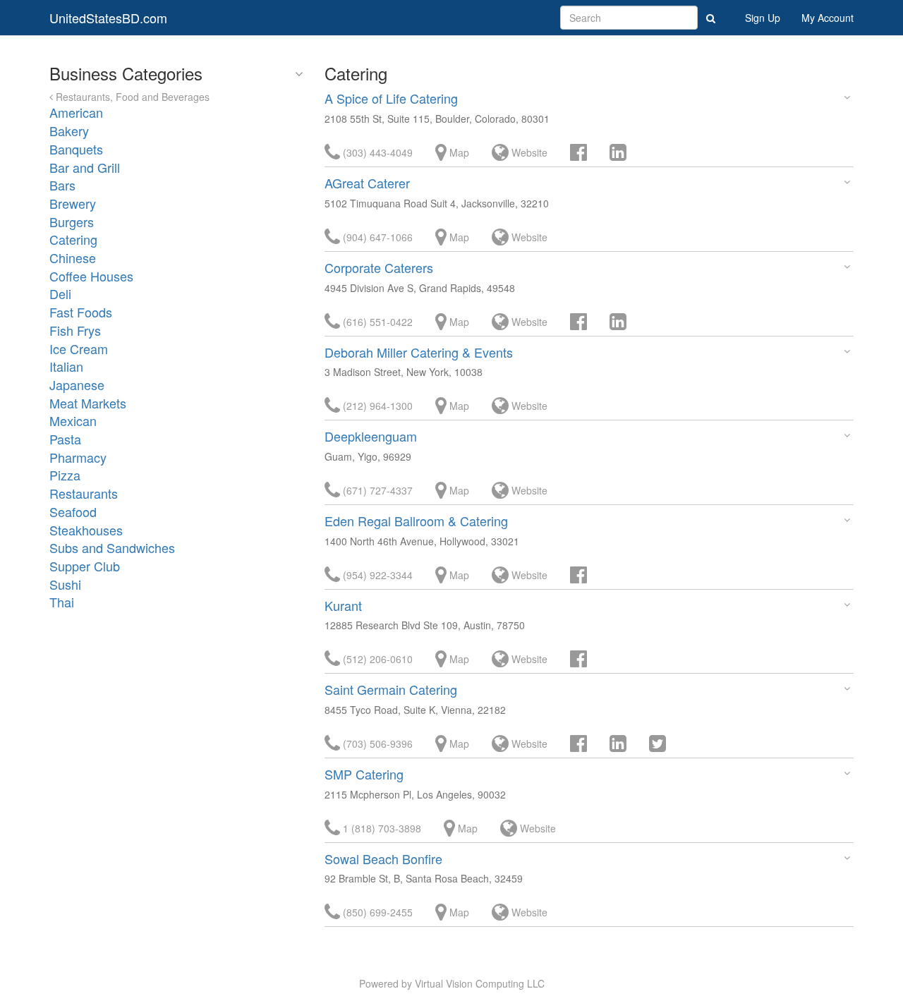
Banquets (76, 149)
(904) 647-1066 (376, 237)
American (76, 112)
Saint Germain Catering (391, 689)
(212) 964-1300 (376, 406)
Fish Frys (75, 330)
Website (528, 152)
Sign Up (762, 18)
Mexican (73, 420)
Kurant (343, 605)
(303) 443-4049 (376, 152)
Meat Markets (87, 403)
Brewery (72, 203)
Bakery (69, 130)
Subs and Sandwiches (112, 547)
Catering (73, 239)
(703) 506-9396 (376, 743)
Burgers (71, 221)
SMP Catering (364, 774)
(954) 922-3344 (376, 575)
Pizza (64, 475)
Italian (66, 366)
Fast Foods (80, 312)
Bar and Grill (84, 167)
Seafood (73, 511)
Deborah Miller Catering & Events (419, 352)
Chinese (72, 257)
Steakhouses (86, 530)
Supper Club (84, 566)
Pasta (65, 439)
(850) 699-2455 (376, 912)
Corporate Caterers (379, 267)
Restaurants (83, 493)
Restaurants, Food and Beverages (131, 97)
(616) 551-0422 (376, 322)
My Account (827, 18)
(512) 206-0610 (376, 659)
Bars (62, 185)
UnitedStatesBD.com (108, 17)
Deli (60, 293)
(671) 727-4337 (376, 490)
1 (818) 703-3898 (380, 828)
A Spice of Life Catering (391, 98)
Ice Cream (78, 348)
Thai (61, 602)
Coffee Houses (91, 276)
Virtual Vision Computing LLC (480, 983)
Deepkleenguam (371, 436)
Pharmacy (78, 457)
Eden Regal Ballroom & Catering (416, 520)
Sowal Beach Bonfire (383, 858)
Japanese (76, 384)
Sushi (65, 584)
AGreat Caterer (367, 183)
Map (458, 152)
